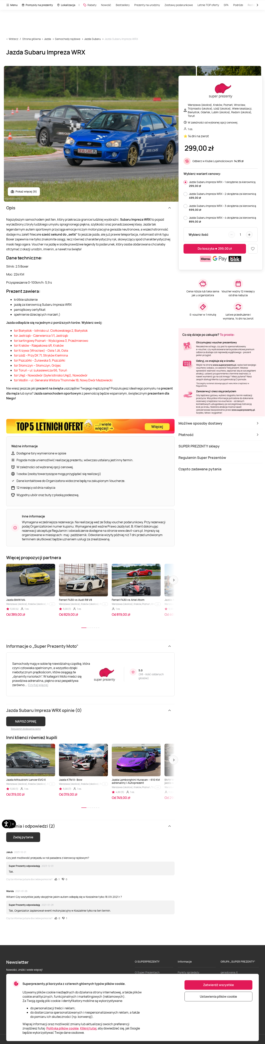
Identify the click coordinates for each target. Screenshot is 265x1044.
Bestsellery (123, 5)
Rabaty (91, 5)
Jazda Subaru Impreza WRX (121, 39)
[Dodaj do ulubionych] (253, 249)
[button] (173, 580)
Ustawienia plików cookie (218, 996)
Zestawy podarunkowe (179, 5)
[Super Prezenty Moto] (220, 91)
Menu (14, 5)
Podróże (238, 5)
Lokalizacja (68, 5)
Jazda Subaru (92, 39)
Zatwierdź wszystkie (218, 985)
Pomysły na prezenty (39, 5)
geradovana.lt (229, 972)
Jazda (47, 39)
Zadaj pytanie (23, 837)
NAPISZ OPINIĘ (25, 721)
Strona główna (31, 39)
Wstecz (13, 39)
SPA (226, 5)
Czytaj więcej (38, 685)
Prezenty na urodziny (147, 5)
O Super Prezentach (147, 972)
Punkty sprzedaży (188, 972)
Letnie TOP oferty (208, 5)
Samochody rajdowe (67, 39)
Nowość (106, 5)
